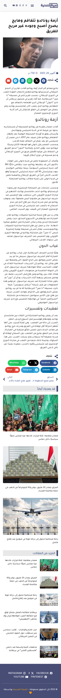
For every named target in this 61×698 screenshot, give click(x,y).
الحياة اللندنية (20, 690)
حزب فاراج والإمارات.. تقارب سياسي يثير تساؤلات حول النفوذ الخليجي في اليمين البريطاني (20, 633)
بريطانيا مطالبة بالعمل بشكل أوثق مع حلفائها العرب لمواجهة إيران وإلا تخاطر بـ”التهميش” (20, 615)
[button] (32, 5)
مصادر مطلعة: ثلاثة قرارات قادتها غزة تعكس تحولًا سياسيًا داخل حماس (21, 563)
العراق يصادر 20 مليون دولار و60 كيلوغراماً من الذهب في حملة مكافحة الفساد (22, 581)
